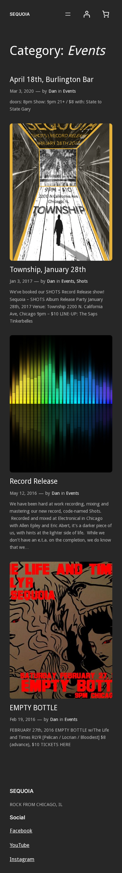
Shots (82, 281)
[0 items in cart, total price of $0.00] (105, 14)
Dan (52, 91)
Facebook (21, 830)
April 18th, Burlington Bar (52, 79)
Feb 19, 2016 (22, 719)
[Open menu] (68, 14)
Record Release (34, 481)
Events (69, 91)
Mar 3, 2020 (22, 91)
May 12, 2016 (23, 493)
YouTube (19, 845)
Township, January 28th (48, 269)
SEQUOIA (20, 14)
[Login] (86, 14)
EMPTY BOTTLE (34, 708)
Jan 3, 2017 (21, 281)
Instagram (22, 859)
